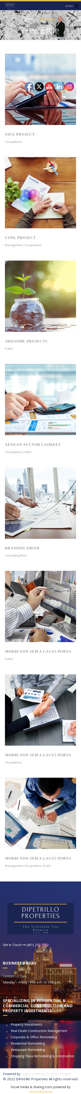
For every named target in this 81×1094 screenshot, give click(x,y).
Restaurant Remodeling (28, 1050)
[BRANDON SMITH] (40, 503)
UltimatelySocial (40, 1091)
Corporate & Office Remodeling (34, 1037)
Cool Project (20, 238)
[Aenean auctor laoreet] (40, 399)
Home (29, 19)
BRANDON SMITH (22, 548)
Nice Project (20, 134)
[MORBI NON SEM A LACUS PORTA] (40, 606)
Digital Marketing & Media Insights (46, 1074)
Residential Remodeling (28, 1043)
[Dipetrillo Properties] (40, 5)
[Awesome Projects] (40, 296)
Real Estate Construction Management (39, 1031)
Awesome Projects (26, 341)
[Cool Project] (40, 192)
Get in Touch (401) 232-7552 (26, 945)
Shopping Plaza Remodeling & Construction (42, 1056)
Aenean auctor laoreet (33, 444)
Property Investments (26, 1024)
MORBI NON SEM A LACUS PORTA (38, 651)
